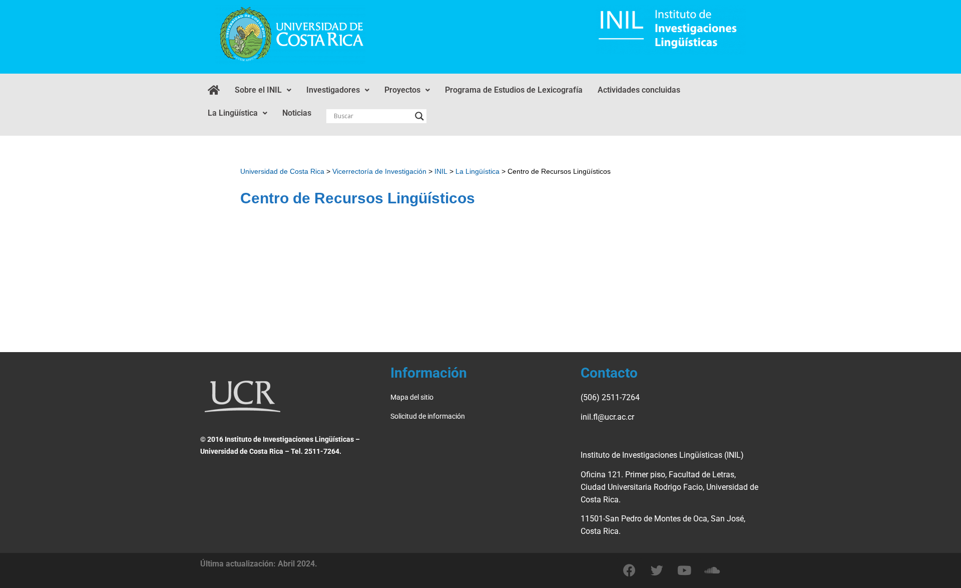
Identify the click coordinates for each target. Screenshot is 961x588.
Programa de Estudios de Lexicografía (514, 90)
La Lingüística (233, 113)
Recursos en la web (548, 283)
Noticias (296, 113)
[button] (263, 90)
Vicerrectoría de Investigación (379, 171)
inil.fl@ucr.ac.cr (607, 417)
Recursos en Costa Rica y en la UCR (333, 283)
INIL (440, 171)
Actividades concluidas (639, 90)
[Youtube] (684, 570)
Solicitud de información (427, 416)
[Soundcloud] (711, 570)
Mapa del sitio (412, 397)
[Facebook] (629, 570)
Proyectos (402, 90)
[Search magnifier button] (419, 116)
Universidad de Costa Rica (282, 171)
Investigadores (333, 90)
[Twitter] (656, 570)
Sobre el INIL (258, 90)
